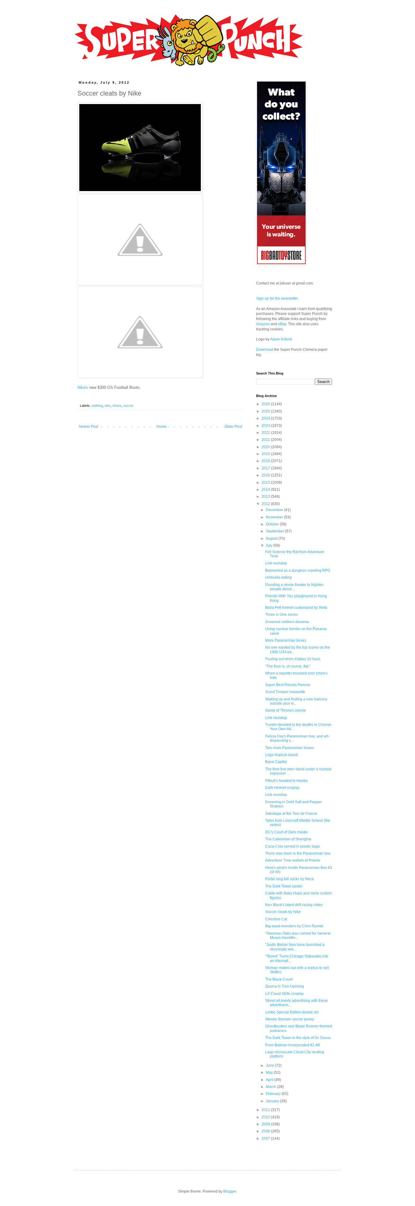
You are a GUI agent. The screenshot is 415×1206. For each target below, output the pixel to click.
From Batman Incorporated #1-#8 (292, 1045)
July (269, 545)
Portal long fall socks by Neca (289, 879)
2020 (266, 447)
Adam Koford (281, 339)
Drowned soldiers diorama (287, 622)
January (273, 1101)
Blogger (229, 1191)
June (270, 1065)
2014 (266, 489)
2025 (266, 411)
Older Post (233, 426)
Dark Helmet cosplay (282, 788)
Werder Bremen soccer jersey (289, 1019)
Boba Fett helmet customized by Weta (296, 607)
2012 (266, 504)
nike (108, 405)
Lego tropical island (281, 755)
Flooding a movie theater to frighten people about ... (294, 587)
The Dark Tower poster (284, 886)
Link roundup (276, 563)
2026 (266, 404)
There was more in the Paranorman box (298, 853)
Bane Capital (276, 762)
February (274, 1094)
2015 (266, 482)
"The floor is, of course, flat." (287, 666)
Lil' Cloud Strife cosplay (284, 994)
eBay (282, 324)
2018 (266, 461)
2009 (266, 1124)
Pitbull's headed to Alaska (286, 781)
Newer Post (88, 426)
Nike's (82, 387)
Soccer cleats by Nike (283, 912)
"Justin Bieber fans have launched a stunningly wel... (294, 947)
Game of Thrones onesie (285, 710)
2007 (266, 1138)
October (273, 524)
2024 (266, 418)
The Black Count (279, 979)
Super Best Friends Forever (287, 685)
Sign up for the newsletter (277, 298)
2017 (266, 468)
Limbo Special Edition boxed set (291, 1012)
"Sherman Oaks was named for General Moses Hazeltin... (298, 935)
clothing (97, 405)
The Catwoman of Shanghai (288, 839)
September (275, 531)
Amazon (263, 324)
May (270, 1072)
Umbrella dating (278, 577)
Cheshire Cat (276, 919)
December (275, 510)
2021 (266, 439)
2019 (266, 454)
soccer (128, 405)
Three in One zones (281, 614)
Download (264, 349)
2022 (266, 432)
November (275, 517)
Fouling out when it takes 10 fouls (292, 659)
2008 (266, 1131)
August (272, 538)
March (271, 1087)
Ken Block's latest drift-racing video (294, 905)
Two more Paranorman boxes (289, 748)
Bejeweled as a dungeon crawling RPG (297, 570)
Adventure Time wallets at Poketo (292, 860)
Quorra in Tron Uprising (284, 986)
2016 (266, 475)
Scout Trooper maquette (285, 692)
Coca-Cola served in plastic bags (292, 846)
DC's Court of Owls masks (286, 832)
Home (161, 426)
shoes (117, 405)
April (270, 1080)
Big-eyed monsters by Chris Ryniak (294, 926)
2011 (266, 1110)
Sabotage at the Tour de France (291, 813)
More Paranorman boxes (285, 640)
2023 (266, 425)
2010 (266, 1117)
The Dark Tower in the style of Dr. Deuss (298, 1038)
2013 (266, 496)
